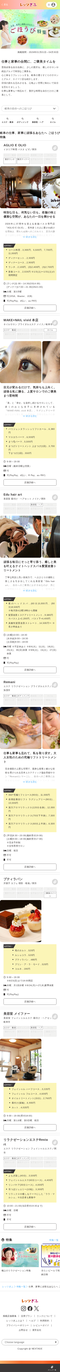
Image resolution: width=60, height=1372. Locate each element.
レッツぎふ (8, 1286)
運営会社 (36, 1330)
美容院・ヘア (38, 122)
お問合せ (23, 1330)
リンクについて (45, 1316)
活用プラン (26, 1316)
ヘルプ (32, 1320)
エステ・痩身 (7, 122)
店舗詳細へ (30, 308)
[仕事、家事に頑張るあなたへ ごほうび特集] (30, 227)
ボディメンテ (22, 122)
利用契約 (44, 1320)
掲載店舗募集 (9, 1316)
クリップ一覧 (52, 1370)
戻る (6, 4)
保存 (55, 148)
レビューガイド (41, 1325)
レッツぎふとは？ (15, 1320)
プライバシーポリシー (17, 1325)
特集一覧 (53, 1240)
